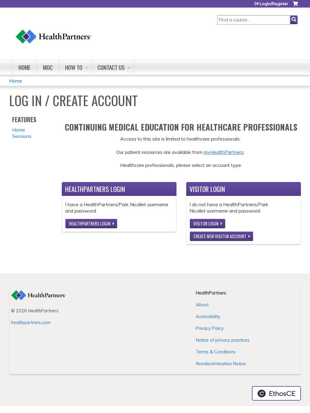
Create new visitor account (219, 236)
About (202, 304)
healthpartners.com (31, 322)
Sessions (21, 136)
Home (24, 67)
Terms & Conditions (216, 352)
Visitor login (206, 223)
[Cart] (295, 6)
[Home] (54, 31)
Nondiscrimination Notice (221, 363)
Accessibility (208, 316)
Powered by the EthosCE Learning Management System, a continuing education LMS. (276, 393)
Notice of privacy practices (222, 340)
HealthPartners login (89, 223)
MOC (48, 67)
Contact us (111, 67)
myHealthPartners (223, 152)
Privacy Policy (210, 328)
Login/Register (274, 4)
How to (73, 67)
